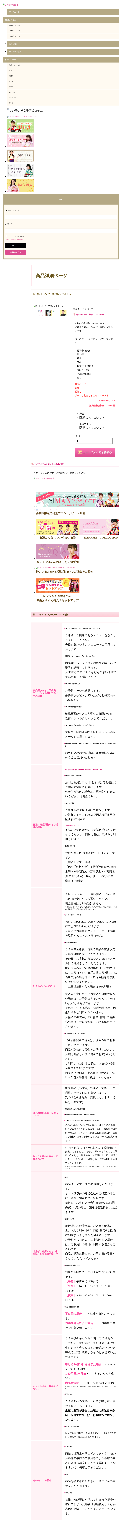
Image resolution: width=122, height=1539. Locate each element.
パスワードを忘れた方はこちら (14, 239)
